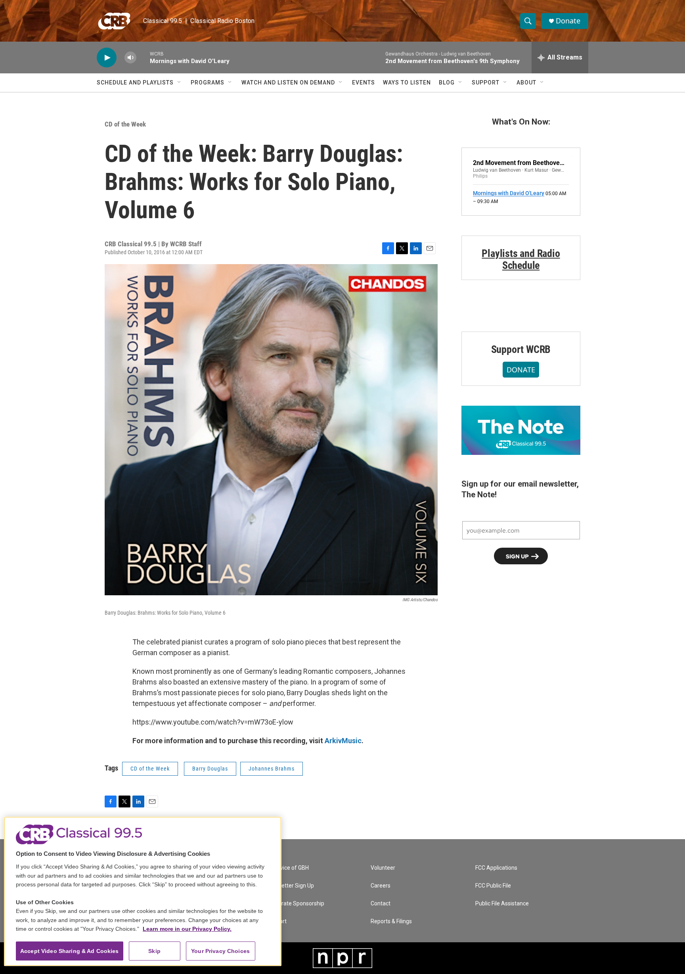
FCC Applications (496, 868)
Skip (154, 951)
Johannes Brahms (272, 768)
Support (485, 82)
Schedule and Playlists (135, 82)
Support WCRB (521, 349)
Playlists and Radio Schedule (521, 259)
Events (363, 82)
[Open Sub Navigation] (179, 82)
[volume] (130, 58)
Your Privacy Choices (220, 951)
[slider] (143, 57)
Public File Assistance (502, 904)
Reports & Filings (391, 921)
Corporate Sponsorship (295, 904)
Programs (207, 82)
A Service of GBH (287, 868)
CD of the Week (125, 124)
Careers (380, 886)
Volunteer (383, 868)
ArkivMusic (343, 740)
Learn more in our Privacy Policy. (187, 929)
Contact (380, 904)
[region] (142, 891)
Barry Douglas (210, 768)
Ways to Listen (407, 82)
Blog (447, 82)
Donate (568, 21)
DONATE (521, 369)
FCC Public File (493, 886)
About (526, 82)
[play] (106, 57)
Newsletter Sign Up (290, 886)
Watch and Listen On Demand (288, 82)
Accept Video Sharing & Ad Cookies (69, 951)
